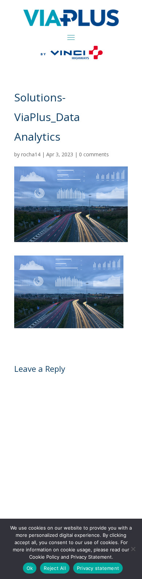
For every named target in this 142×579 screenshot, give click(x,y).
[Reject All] (133, 548)
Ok (30, 568)
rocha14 (30, 154)
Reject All (55, 568)
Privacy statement (98, 568)
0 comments (94, 154)
